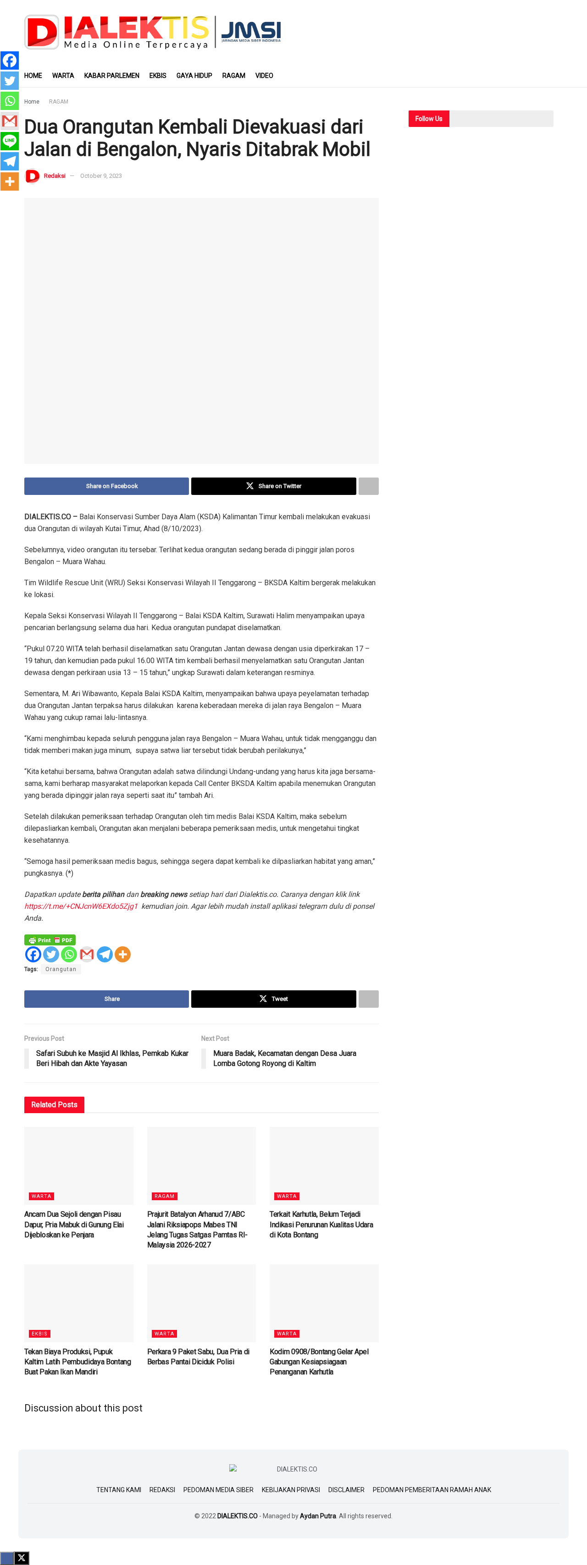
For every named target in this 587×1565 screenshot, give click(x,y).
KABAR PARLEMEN (111, 75)
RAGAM (233, 75)
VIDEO (264, 75)
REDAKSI (162, 1490)
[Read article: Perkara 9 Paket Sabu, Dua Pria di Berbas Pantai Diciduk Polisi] (201, 1303)
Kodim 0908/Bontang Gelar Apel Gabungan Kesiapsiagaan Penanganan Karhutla (319, 1362)
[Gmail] (87, 954)
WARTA (63, 75)
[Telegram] (105, 954)
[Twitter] (51, 954)
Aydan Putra (318, 1516)
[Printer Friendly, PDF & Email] (50, 939)
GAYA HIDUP (194, 75)
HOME (33, 75)
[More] (123, 954)
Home (31, 102)
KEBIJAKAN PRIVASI (291, 1490)
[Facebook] (33, 954)
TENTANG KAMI (118, 1490)
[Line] (9, 141)
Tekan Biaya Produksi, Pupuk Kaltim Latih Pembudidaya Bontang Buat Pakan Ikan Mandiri (77, 1362)
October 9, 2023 (101, 175)
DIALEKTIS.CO (237, 1516)
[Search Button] (559, 75)
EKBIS (158, 75)
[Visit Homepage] (152, 32)
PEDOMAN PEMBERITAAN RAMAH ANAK (432, 1490)
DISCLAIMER (346, 1490)
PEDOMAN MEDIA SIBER (218, 1490)
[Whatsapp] (69, 954)
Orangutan (61, 969)
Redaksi (55, 175)
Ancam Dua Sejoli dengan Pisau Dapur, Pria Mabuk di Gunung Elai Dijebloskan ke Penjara (74, 1224)
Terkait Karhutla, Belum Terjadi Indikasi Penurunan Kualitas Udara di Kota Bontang (321, 1224)
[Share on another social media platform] (369, 486)
